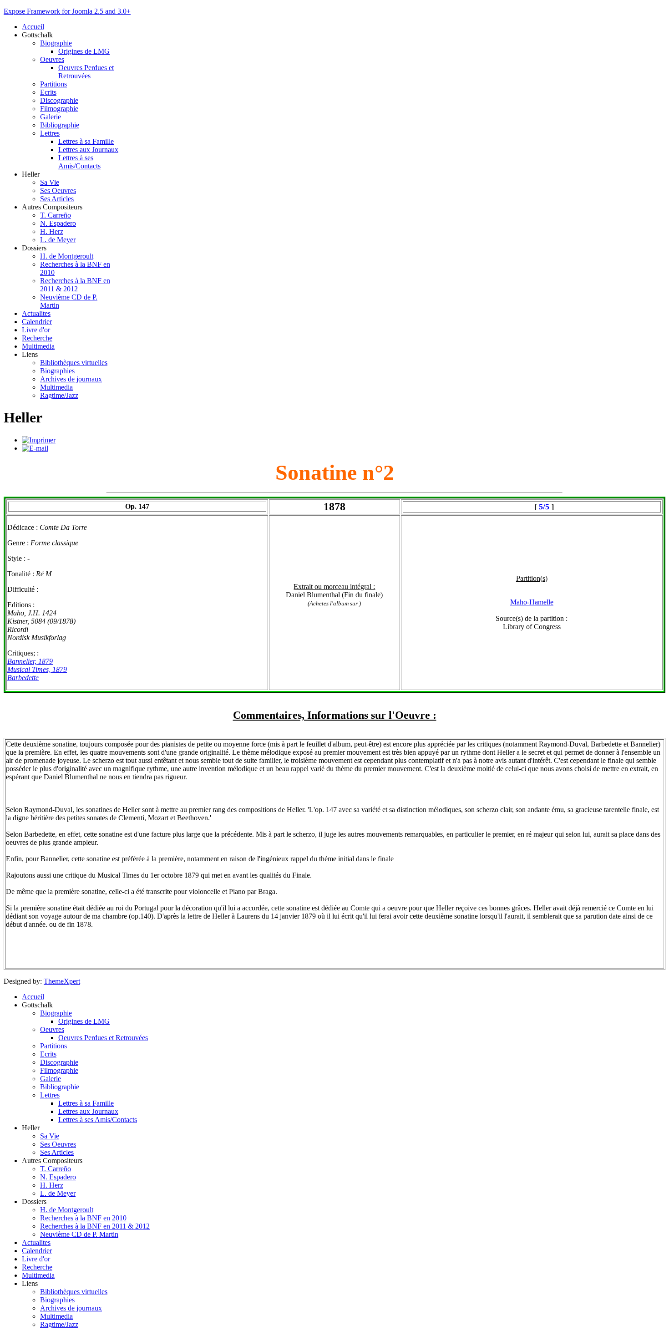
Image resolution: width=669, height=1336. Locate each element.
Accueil (33, 26)
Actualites (36, 313)
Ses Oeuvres (58, 190)
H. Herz (51, 231)
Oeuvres (52, 59)
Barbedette (23, 677)
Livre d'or (36, 330)
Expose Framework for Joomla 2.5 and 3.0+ (67, 11)
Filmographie (59, 108)
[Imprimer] (39, 440)
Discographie (59, 100)
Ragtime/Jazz (59, 395)
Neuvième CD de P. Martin (79, 1234)
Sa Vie (49, 182)
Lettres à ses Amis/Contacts (79, 162)
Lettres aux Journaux (88, 149)
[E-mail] (35, 448)
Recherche (37, 338)
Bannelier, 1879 (30, 661)
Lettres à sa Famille (86, 141)
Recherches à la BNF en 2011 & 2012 (75, 285)
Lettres (50, 133)
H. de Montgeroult (66, 256)
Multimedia (38, 346)
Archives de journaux (71, 379)
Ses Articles (57, 199)
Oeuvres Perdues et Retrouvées (86, 72)
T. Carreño (55, 215)
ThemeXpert (62, 981)
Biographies (57, 371)
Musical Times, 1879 (37, 669)
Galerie (50, 117)
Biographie (56, 43)
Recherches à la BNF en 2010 (83, 1218)
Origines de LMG (84, 51)
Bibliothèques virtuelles (73, 362)
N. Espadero (58, 223)
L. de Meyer (58, 240)
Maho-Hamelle (531, 602)
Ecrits (48, 92)
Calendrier (37, 321)
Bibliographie (59, 125)
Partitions (53, 84)
